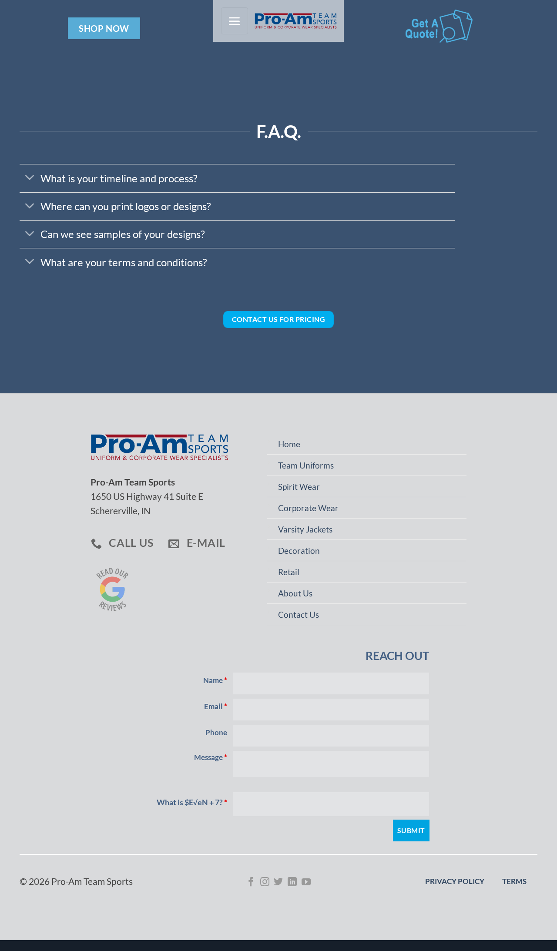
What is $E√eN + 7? (192, 802)
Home (289, 444)
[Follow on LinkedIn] (292, 882)
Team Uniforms (306, 465)
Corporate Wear (308, 508)
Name (215, 680)
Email (215, 706)
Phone (216, 732)
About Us (295, 593)
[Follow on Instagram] (264, 882)
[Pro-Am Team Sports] (293, 20)
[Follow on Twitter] (278, 882)
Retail (288, 572)
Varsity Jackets (305, 529)
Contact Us (298, 614)
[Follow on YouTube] (306, 882)
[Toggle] (30, 178)
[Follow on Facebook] (250, 882)
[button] (234, 20)
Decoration (299, 551)
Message (210, 757)
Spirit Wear (299, 487)
